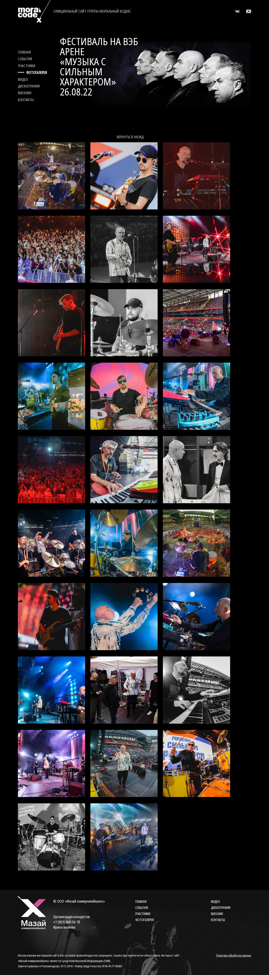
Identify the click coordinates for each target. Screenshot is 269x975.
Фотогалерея (36, 72)
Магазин (25, 92)
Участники (26, 65)
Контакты (26, 99)
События (25, 58)
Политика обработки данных (233, 955)
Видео (23, 79)
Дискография (29, 86)
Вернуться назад (130, 136)
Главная (24, 52)
